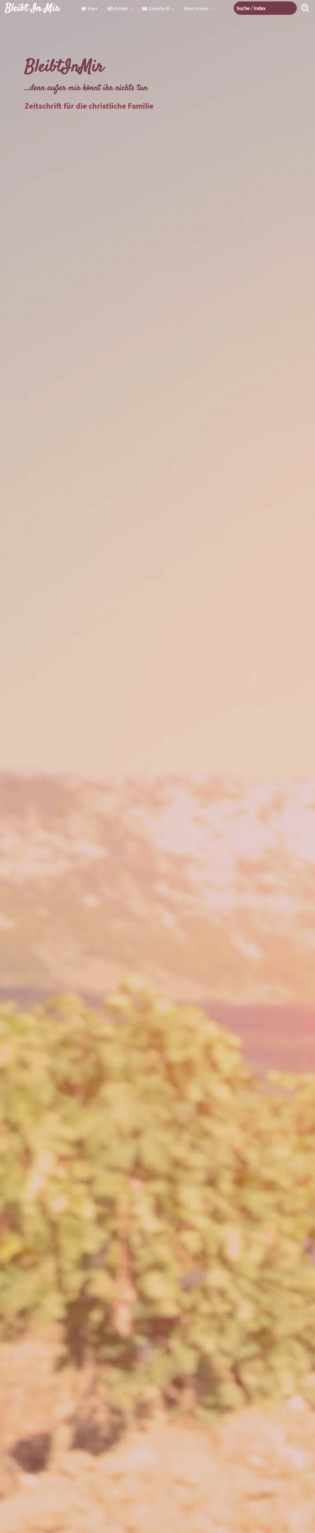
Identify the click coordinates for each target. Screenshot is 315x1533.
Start (92, 8)
